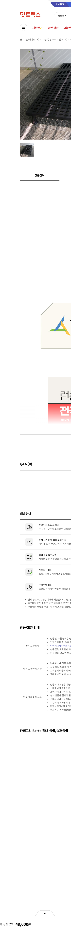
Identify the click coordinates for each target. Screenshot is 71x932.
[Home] (21, 39)
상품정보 (39, 175)
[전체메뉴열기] (23, 27)
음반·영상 (53, 28)
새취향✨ (37, 28)
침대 (61, 39)
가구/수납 (47, 39)
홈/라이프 (30, 39)
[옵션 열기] (45, 913)
